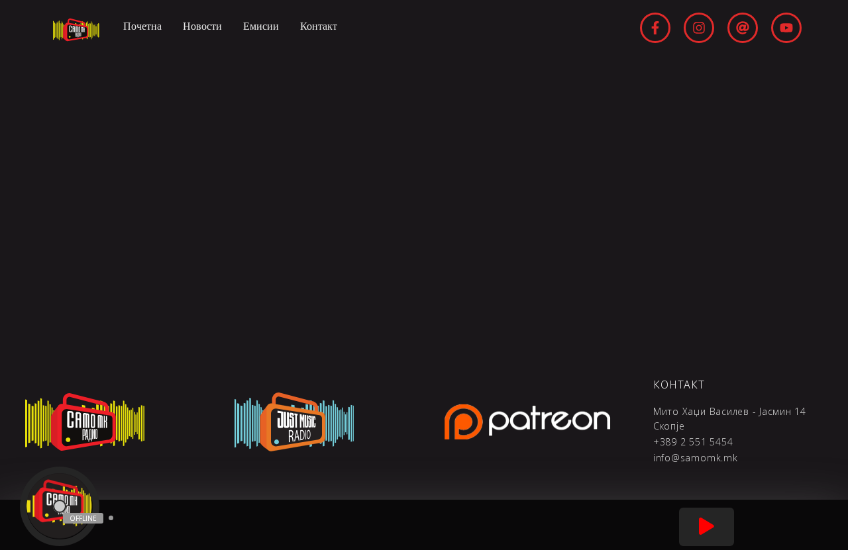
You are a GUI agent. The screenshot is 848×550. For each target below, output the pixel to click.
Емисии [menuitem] (261, 26)
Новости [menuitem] (202, 26)
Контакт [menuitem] (318, 26)
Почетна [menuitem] (142, 26)
